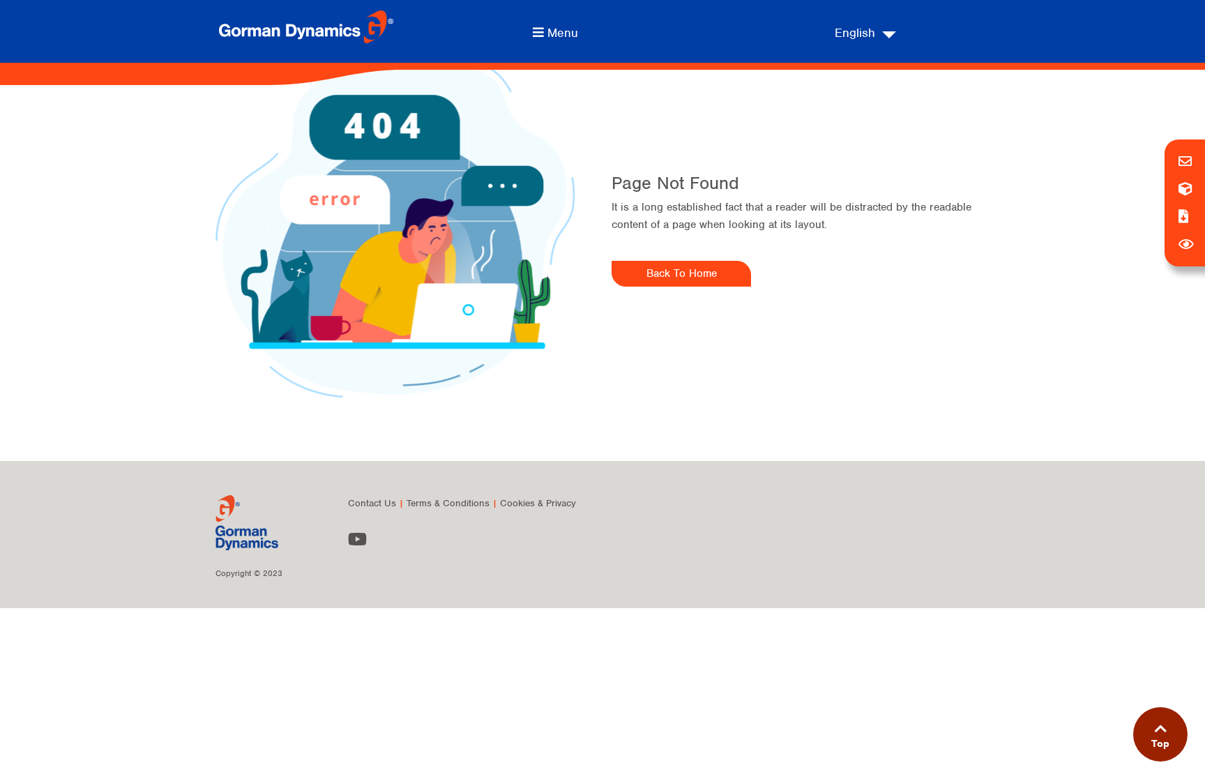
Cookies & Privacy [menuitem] (538, 503)
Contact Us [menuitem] (372, 503)
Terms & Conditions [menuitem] (448, 503)
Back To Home (681, 273)
